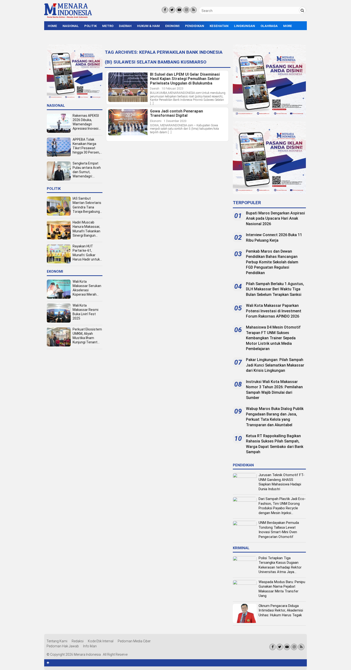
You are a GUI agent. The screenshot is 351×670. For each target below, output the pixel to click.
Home (52, 26)
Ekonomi (172, 26)
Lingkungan (244, 26)
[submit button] (302, 10)
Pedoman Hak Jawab (63, 646)
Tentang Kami (57, 641)
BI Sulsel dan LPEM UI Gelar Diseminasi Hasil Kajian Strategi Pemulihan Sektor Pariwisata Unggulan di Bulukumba (185, 78)
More (287, 26)
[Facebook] (165, 10)
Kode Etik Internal (100, 641)
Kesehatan (219, 26)
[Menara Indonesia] (68, 17)
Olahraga (269, 26)
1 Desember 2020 (175, 121)
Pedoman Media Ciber (134, 641)
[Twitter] (172, 10)
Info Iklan (90, 646)
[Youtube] (179, 10)
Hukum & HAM (148, 26)
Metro (107, 26)
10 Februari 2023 (172, 88)
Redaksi (78, 641)
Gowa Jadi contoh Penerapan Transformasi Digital (176, 113)
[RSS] (193, 10)
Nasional (71, 26)
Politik (90, 26)
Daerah (125, 26)
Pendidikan (194, 26)
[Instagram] (186, 10)
